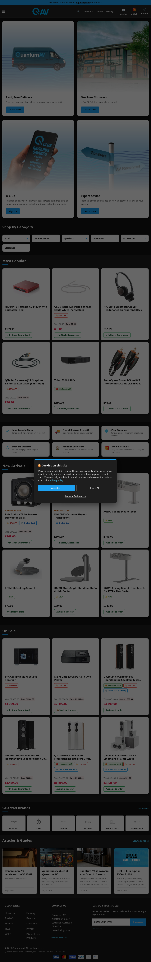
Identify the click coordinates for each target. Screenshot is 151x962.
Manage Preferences (75, 496)
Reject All (94, 488)
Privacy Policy (56, 480)
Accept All (56, 488)
